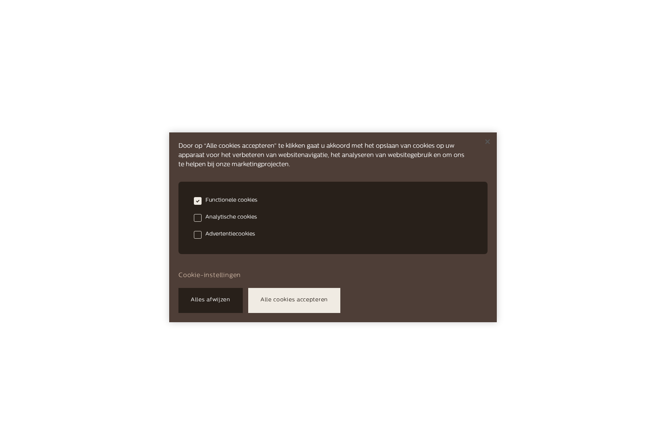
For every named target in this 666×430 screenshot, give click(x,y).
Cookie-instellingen (209, 276)
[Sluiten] (487, 141)
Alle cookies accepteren (294, 300)
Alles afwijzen (210, 300)
